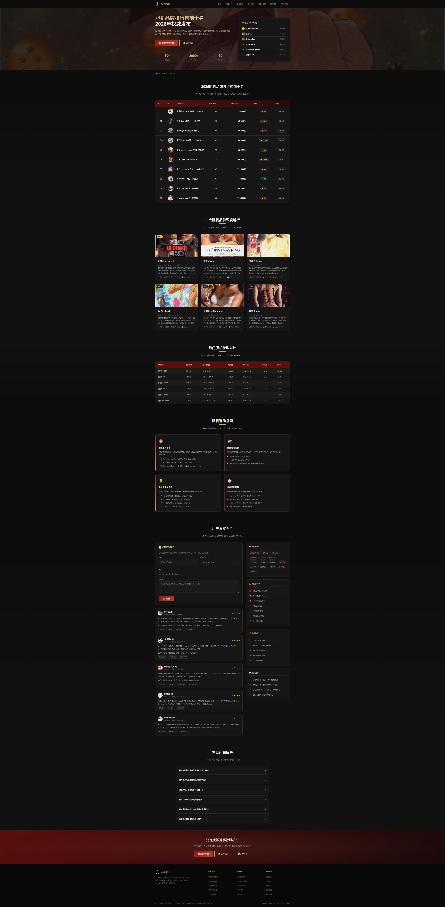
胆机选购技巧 (241, 877)
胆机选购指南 (193, 684)
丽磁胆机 (161, 708)
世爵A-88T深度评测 (259, 640)
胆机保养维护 (241, 894)
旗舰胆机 (262, 567)
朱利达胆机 (162, 731)
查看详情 (281, 111)
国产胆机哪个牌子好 (259, 596)
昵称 (160, 558)
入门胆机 (253, 567)
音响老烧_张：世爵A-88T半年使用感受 (265, 680)
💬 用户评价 (242, 854)
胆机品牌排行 (184, 657)
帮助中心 (269, 886)
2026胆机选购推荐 (259, 601)
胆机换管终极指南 (259, 650)
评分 (160, 570)
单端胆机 (272, 567)
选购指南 (262, 4)
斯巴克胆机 (162, 657)
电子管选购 (183, 731)
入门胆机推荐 (172, 657)
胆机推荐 (282, 562)
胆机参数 (273, 562)
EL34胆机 (170, 629)
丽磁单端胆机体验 (259, 655)
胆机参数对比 (212, 890)
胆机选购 (178, 629)
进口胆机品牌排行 (259, 616)
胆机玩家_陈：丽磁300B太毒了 (263, 695)
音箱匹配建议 (241, 886)
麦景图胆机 (162, 684)
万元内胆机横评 (258, 660)
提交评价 (166, 598)
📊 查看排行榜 (203, 854)
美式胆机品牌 (172, 731)
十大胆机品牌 (208, 30)
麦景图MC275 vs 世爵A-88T (262, 645)
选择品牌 (203, 558)
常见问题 (284, 4)
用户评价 (273, 4)
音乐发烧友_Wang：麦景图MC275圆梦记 (266, 690)
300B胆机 (170, 708)
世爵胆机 (161, 629)
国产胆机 (167, 34)
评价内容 (162, 579)
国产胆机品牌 (189, 629)
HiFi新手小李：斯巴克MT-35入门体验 (265, 685)
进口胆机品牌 (212, 886)
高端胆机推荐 (181, 684)
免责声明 (269, 894)
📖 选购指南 (188, 43)
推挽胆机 (281, 567)
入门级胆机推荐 (258, 611)
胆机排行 (166, 4)
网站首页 (269, 877)
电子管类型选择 (242, 881)
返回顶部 (264, 903)
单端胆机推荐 (180, 708)
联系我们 (269, 890)
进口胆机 (263, 562)
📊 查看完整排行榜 (166, 43)
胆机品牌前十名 (213, 877)
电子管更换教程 (258, 621)
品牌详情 (240, 4)
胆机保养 (253, 572)
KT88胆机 (171, 684)
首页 (219, 4)
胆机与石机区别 (258, 606)
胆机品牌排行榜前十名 (260, 591)
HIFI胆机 (262, 558)
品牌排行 (229, 4)
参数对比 (251, 4)
